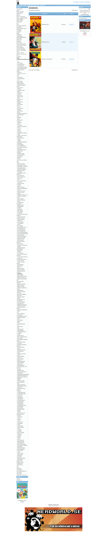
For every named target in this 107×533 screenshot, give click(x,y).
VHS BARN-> (19, 468)
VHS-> (18, 467)
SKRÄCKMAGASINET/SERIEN (23, 374)
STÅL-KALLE (19, 396)
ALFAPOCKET (20, 77)
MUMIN (18, 298)
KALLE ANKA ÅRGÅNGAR (22, 232)
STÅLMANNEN (20, 397)
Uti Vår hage (19, 433)
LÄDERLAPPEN (20, 264)
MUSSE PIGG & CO (21, 299)
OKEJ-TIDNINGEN (21, 313)
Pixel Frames (19, 42)
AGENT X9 (19, 72)
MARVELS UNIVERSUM (22, 287)
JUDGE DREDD (20, 222)
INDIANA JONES (20, 205)
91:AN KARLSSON (20, 64)
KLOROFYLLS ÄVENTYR (22, 245)
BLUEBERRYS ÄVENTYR (22, 113)
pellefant (18, 321)
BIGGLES (19, 107)
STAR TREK (19, 387)
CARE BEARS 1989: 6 (22, 500)
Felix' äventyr (19, 171)
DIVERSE (19, 152)
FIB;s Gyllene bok (20, 175)
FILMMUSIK (19, 29)
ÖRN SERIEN (20, 459)
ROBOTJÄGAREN (20, 347)
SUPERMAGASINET (21, 400)
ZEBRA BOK (19, 455)
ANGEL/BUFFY (20, 87)
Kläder (18, 33)
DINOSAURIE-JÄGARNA (22, 147)
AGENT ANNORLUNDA (21, 68)
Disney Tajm (19, 148)
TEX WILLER (19, 416)
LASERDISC (19, 34)
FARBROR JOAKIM (21, 170)
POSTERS (19, 56)
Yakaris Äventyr (20, 453)
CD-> (18, 23)
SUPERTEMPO (20, 406)
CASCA (18, 123)
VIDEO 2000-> (19, 473)
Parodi (18, 318)
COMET (18, 134)
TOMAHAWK (19, 423)
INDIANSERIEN (20, 206)
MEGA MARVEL (20, 290)
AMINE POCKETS (20, 83)
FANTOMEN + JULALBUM (22, 166)
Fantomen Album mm (21, 167)
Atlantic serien (20, 95)
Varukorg (81, 16)
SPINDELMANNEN (21, 382)
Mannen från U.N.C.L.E (21, 277)
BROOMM (19, 117)
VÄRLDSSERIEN (20, 442)
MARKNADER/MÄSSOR (21, 37)
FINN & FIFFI (19, 178)
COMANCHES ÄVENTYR (22, 132)
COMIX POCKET (20, 138)
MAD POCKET (20, 265)
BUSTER (19, 121)
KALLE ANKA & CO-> (21, 228)
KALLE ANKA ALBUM (21, 229)
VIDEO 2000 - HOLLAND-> (22, 475)
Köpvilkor (18, 478)
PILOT (18, 322)
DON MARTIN (20, 156)
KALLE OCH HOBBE (21, 237)
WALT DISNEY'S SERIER (22, 445)
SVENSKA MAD (20, 407)
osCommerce (56, 505)
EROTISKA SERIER (21, 163)
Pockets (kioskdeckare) (21, 43)
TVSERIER (19, 431)
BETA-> (18, 10)
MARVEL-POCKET (21, 286)
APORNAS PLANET (21, 90)
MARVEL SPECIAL (20, 285)
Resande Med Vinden (21, 342)
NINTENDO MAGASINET (22, 309)
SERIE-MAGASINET (21, 361)
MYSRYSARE (19, 300)
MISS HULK (19, 295)
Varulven (19, 437)
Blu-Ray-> (19, 14)
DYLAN (18, 158)
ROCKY (18, 348)
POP (18, 325)
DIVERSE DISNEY (20, 153)
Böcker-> (18, 15)
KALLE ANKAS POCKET (22, 236)
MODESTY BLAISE (21, 296)
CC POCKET (19, 125)
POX (18, 327)
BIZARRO (19, 109)
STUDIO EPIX (20, 395)
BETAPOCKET (20, 104)
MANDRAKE (42, 5)
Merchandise (19, 38)
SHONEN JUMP (20, 370)
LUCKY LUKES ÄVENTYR (22, 256)
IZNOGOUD (19, 209)
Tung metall (19, 429)
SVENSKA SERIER (20, 409)
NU (17, 312)
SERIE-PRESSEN (20, 362)
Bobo (18, 116)
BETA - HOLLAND (20, 11)
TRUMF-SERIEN (20, 427)
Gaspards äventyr (20, 183)
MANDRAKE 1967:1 (45, 24)
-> (23, 59)
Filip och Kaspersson (21, 176)
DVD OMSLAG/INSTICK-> (22, 25)
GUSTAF (19, 189)
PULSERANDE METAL (21, 331)
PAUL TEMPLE (20, 320)
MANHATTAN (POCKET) (22, 276)
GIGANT (19, 185)
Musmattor (19, 41)
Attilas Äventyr (20, 99)
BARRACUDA (20, 101)
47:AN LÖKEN (20, 63)
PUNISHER (19, 333)
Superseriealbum (20, 401)
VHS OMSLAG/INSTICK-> (22, 471)
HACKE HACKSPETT (21, 191)
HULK (18, 197)
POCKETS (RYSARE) (21, 49)
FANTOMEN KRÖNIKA (21, 169)
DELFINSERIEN (20, 144)
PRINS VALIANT (20, 329)
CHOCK (18, 127)
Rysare (18, 352)
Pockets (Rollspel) (20, 47)
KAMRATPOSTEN (20, 238)
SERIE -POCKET (20, 358)
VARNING (19, 436)
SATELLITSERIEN (20, 356)
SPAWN (18, 379)
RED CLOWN (19, 338)
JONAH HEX (19, 220)
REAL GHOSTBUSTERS (22, 336)
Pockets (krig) (19, 46)
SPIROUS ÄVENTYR (21, 384)
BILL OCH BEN (20, 108)
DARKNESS (19, 143)
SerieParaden (19, 364)
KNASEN (19, 246)
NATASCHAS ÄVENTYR (21, 305)
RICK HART (19, 343)
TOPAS (18, 424)
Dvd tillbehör (19, 27)
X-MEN (18, 451)
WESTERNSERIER (21, 449)
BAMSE (18, 100)
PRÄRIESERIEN (20, 330)
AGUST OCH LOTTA (21, 73)
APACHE (19, 89)
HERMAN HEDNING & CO (22, 194)
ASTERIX (19, 94)
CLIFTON (19, 129)
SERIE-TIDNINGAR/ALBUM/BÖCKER (31, 5)
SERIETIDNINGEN (21, 365)
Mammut (19, 272)
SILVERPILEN (20, 373)
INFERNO (19, 207)
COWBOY (19, 140)
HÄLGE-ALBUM (20, 198)
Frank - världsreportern (21, 180)
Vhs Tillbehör (19, 472)
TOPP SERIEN (20, 426)
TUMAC (18, 428)
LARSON (19, 251)
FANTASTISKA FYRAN (21, 165)
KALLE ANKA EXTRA (21, 231)
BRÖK (18, 118)
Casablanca (19, 122)
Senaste (18, 481)
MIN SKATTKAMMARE (21, 294)
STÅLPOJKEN (20, 398)
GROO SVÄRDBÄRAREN (22, 188)
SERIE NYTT (19, 360)
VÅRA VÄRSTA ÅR (20, 441)
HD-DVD (18, 32)
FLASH (18, 179)
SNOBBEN (19, 378)
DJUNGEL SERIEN (21, 154)
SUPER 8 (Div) (19, 460)
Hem (18, 5)
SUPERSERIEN (20, 402)
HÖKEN (18, 201)
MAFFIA (18, 267)
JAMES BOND (20, 210)
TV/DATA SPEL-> (20, 464)
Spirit (18, 383)
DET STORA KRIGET (21, 145)
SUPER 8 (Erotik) (20, 462)
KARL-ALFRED (20, 243)
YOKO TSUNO (20, 454)
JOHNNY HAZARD (21, 219)
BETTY (18, 105)
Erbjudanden (82, 20)
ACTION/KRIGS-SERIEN (22, 67)
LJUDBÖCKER (20, 36)
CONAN (18, 139)
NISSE (18, 311)
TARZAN (19, 411)
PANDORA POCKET (21, 317)
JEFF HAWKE (20, 211)
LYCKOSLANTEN (20, 260)
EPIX (18, 162)
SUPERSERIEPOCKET (21, 405)
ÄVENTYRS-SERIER (21, 458)
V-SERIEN (19, 435)
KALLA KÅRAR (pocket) (21, 227)
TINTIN (18, 420)
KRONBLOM (19, 250)
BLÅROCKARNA (20, 114)
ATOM (18, 98)
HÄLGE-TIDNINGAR (21, 200)
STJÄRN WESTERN (21, 392)
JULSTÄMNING (20, 223)
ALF (18, 76)
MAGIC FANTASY (20, 268)
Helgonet (19, 193)
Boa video (57, 504)
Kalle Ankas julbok (20, 234)
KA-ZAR (18, 224)
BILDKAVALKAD (20, 12)
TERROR (19, 415)
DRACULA (19, 157)
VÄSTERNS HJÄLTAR (21, 444)
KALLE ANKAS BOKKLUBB (22, 233)
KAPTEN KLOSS (20, 240)
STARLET (19, 391)
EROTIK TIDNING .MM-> (21, 28)
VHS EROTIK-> (20, 469)
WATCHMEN (19, 446)
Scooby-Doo (19, 357)
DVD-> (18, 24)
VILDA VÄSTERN (20, 440)
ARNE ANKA (19, 92)
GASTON (19, 184)
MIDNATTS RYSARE (21, 291)
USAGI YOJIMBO (20, 432)
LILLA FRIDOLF (20, 253)
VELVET (18, 438)
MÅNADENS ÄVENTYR (21, 304)
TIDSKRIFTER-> (20, 463)
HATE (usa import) (20, 192)
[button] (76, 2)
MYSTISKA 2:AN (20, 303)
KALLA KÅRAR (20, 225)
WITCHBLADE (20, 450)
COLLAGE (19, 131)
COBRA (18, 130)
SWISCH (19, 410)
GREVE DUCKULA (21, 187)
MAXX (18, 289)
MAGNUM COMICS (21, 269)
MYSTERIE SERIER (21, 302)
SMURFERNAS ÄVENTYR (22, 375)
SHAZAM (19, 369)
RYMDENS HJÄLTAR (21, 349)
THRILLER (19, 419)
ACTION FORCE (20, 65)
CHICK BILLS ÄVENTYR (22, 126)
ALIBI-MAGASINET (21, 78)
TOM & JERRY (20, 422)
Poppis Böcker (20, 326)
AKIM (18, 74)
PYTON (18, 334)
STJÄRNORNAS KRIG (21, 393)
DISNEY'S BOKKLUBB (21, 149)
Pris (65, 13)
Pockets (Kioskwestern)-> (22, 45)
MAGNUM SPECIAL (21, 271)
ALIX (18, 80)
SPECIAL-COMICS (21, 380)
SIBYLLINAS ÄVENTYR (21, 371)
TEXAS (18, 418)
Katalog (21, 5)
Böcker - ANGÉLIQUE (21, 16)
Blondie (18, 112)
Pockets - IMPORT (20, 52)
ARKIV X (19, 91)
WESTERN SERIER (21, 447)
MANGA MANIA (20, 274)
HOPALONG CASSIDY (21, 196)
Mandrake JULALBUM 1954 (47, 59)
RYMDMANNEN (20, 351)
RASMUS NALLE (20, 335)
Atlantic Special (20, 96)
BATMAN (19, 103)
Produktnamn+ (44, 13)
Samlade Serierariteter (21, 353)
